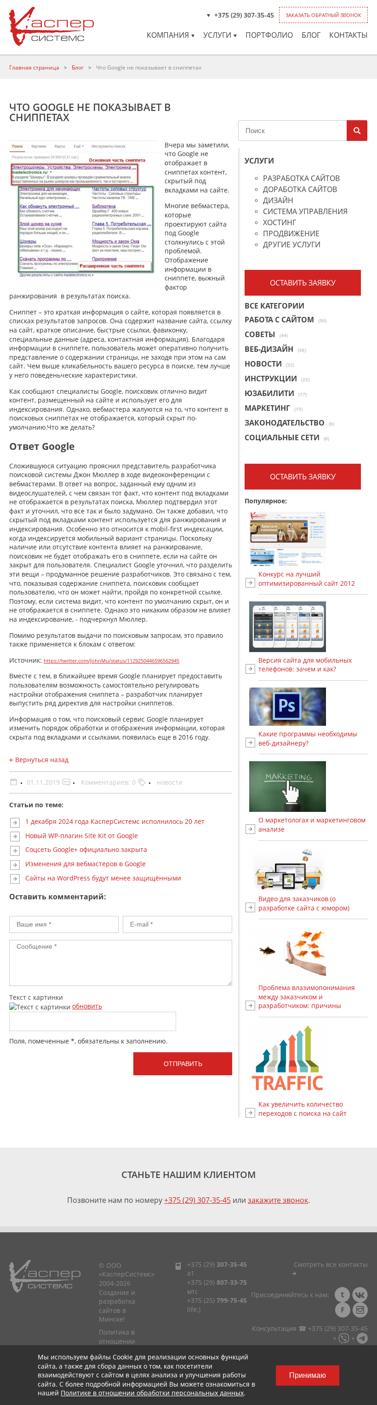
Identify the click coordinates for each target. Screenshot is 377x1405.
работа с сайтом (285, 320)
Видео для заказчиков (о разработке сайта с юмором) (303, 903)
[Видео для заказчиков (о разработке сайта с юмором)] (313, 869)
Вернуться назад (41, 759)
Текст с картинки (36, 997)
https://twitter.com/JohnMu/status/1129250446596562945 (111, 661)
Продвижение (291, 234)
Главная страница (34, 67)
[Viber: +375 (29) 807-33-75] (343, 1337)
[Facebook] (342, 1310)
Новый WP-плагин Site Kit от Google (81, 835)
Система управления (305, 212)
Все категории (274, 306)
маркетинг (274, 408)
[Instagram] (360, 1310)
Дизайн (278, 201)
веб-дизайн (275, 349)
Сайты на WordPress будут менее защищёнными (103, 878)
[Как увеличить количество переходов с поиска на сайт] (313, 1060)
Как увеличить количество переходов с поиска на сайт (302, 1109)
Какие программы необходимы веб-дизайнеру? (307, 738)
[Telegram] (362, 1337)
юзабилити (276, 393)
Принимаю (307, 1375)
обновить (87, 1006)
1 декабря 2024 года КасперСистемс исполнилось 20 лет (115, 821)
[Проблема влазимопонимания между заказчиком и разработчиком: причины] (313, 952)
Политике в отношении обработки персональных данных (152, 1392)
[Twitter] (342, 1294)
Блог (311, 35)
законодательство (289, 423)
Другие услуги (291, 245)
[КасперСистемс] (51, 26)
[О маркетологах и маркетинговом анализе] (313, 786)
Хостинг (279, 223)
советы (266, 334)
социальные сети (287, 437)
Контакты (348, 35)
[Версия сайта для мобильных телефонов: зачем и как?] (313, 626)
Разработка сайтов (301, 179)
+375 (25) (217, 1300)
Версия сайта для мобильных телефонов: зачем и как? (305, 665)
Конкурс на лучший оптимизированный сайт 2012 (306, 579)
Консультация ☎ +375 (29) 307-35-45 (310, 1328)
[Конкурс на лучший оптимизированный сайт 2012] (313, 539)
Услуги (217, 35)
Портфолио (269, 35)
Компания (168, 35)
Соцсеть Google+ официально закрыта (86, 849)
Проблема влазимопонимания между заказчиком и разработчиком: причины (306, 996)
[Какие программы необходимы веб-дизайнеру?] (313, 707)
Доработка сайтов (300, 190)
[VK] (360, 1294)
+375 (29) (217, 1264)
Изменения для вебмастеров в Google (85, 863)
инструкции (277, 378)
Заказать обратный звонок (323, 15)
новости (170, 782)
